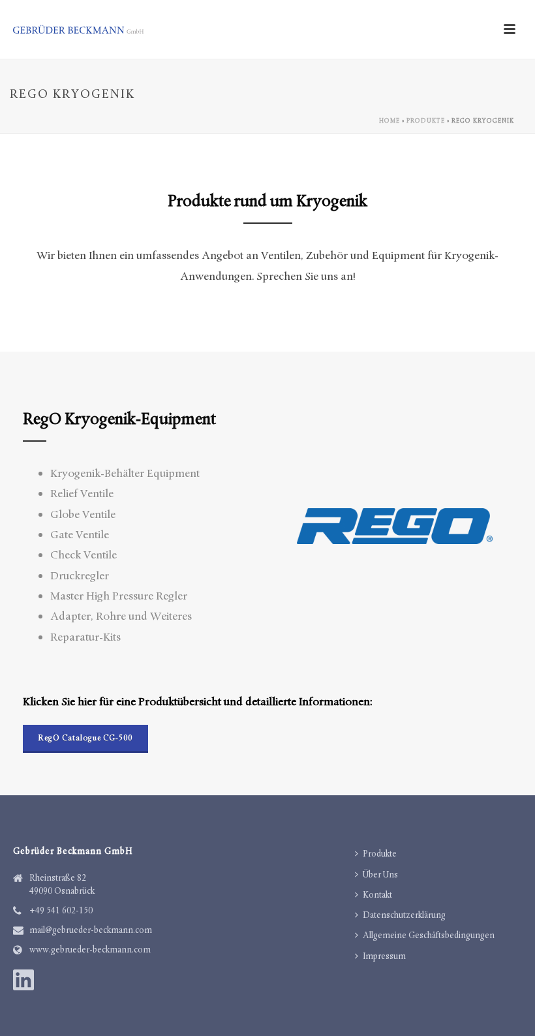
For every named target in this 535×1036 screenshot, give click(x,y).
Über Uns (380, 874)
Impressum (384, 956)
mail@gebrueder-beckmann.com (90, 930)
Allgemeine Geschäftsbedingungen (429, 935)
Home (389, 121)
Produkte (425, 121)
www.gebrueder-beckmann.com (90, 949)
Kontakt (377, 894)
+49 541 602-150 (61, 910)
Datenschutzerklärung (404, 915)
